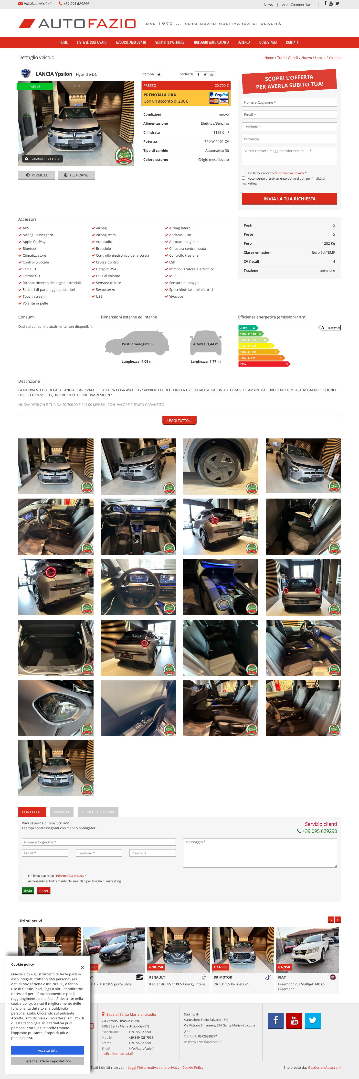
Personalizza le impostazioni (47, 1061)
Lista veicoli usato (92, 42)
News (268, 4)
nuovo (306, 57)
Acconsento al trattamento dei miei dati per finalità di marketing (74, 881)
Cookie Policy (192, 1067)
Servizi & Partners (170, 42)
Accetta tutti (48, 1050)
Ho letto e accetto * (277, 173)
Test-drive (78, 175)
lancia (320, 57)
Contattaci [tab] (32, 812)
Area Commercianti (298, 4)
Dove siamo (268, 42)
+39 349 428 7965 (141, 1037)
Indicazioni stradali (117, 1053)
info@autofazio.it (38, 3)
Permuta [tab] (62, 812)
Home (64, 42)
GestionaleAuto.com (324, 1067)
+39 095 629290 (76, 3)
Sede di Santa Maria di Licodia (131, 1014)
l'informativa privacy (289, 173)
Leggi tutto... (179, 420)
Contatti (292, 42)
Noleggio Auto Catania (211, 42)
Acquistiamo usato (131, 42)
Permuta (39, 175)
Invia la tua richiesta (290, 199)
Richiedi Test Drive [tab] (98, 812)
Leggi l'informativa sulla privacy (153, 1067)
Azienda (244, 42)
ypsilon (335, 57)
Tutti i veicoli (287, 57)
